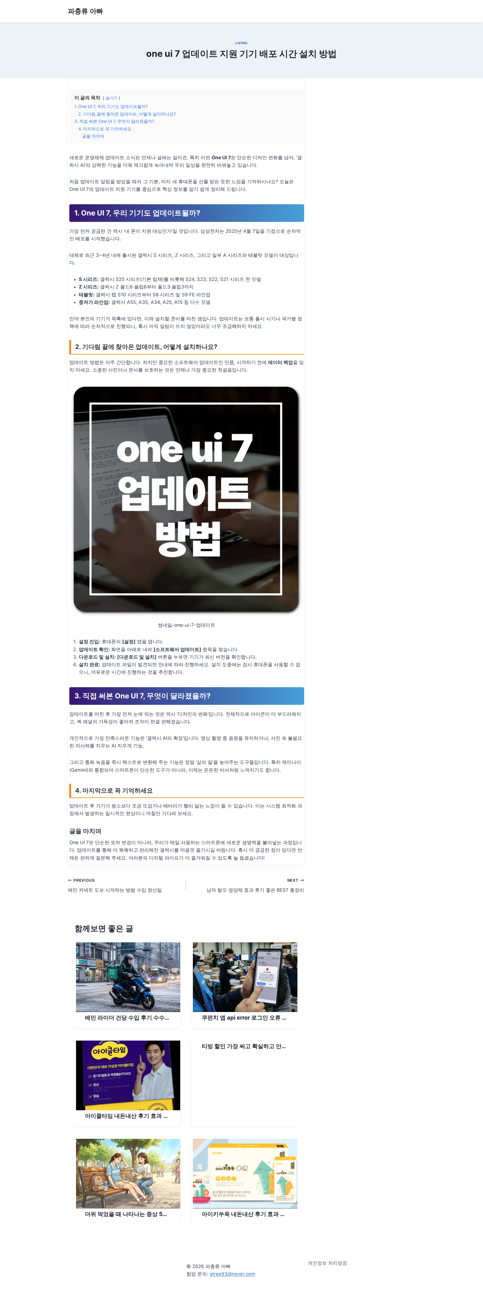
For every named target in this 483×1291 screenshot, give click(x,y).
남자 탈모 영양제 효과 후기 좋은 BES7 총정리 (255, 885)
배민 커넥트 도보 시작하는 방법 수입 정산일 (115, 885)
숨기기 (111, 98)
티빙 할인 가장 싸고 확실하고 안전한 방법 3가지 (244, 1046)
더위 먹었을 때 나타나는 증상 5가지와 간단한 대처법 (126, 1214)
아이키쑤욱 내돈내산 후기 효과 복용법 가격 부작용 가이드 (244, 1214)
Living (241, 43)
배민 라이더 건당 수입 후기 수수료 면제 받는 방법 (127, 1018)
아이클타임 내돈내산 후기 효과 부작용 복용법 (127, 1116)
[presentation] (128, 977)
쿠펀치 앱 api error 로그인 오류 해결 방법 (245, 1018)
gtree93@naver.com (232, 1274)
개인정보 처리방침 (327, 1263)
